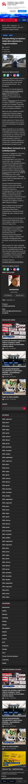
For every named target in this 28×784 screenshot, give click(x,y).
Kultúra (4, 639)
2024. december (6, 489)
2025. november (7, 450)
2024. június (5, 510)
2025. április (5, 475)
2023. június (5, 551)
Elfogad (4, 781)
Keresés (4, 404)
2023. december (6, 531)
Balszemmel (5, 607)
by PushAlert (4, 12)
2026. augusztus (7, 419)
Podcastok (5, 646)
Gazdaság (5, 35)
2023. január (6, 569)
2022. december (6, 572)
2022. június (5, 593)
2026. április (5, 433)
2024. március (6, 520)
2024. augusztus (7, 503)
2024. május (5, 513)
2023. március (6, 562)
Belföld (5, 362)
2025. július (5, 464)
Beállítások (20, 781)
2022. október (6, 579)
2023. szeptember (7, 541)
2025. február (6, 482)
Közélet (10, 362)
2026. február (6, 440)
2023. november (7, 534)
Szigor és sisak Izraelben (10, 397)
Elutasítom (12, 781)
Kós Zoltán (6, 348)
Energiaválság (9, 300)
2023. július (5, 548)
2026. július (5, 422)
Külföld (10, 35)
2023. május (5, 555)
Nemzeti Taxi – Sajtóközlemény (12, 769)
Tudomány (6, 364)
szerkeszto (7, 47)
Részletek (3, 776)
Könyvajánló (6, 628)
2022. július (5, 590)
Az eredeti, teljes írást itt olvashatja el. (12, 262)
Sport (3, 653)
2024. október (6, 496)
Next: (11, 311)
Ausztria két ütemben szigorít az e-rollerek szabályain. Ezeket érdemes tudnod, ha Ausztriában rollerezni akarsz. (14, 343)
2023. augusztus (7, 545)
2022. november (7, 576)
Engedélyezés (22, 11)
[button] (2, 20)
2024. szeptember (7, 499)
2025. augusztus (7, 461)
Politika (4, 649)
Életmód (6, 336)
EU (14, 300)
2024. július (5, 506)
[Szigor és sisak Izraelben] (14, 387)
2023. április (5, 558)
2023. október (6, 538)
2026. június (5, 426)
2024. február (6, 524)
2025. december (6, 447)
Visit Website (8, 295)
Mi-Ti (3, 642)
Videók (4, 663)
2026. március (6, 436)
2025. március (6, 478)
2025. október (6, 454)
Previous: (8, 305)
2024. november (7, 492)
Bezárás (13, 11)
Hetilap (4, 621)
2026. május (5, 429)
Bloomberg (12, 100)
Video (24, 20)
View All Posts (20, 295)
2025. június (5, 468)
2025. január (6, 485)
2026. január (6, 443)
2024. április (5, 517)
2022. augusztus (7, 586)
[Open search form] (16, 20)
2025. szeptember (7, 457)
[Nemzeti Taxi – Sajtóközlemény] (14, 759)
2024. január (6, 527)
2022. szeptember (7, 583)
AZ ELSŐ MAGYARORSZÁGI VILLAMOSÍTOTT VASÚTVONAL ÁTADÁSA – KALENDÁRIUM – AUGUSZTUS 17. (12, 371)
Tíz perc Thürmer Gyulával (10, 656)
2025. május (5, 471)
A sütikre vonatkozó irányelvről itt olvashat (12, 778)
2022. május (5, 597)
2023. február (6, 566)
